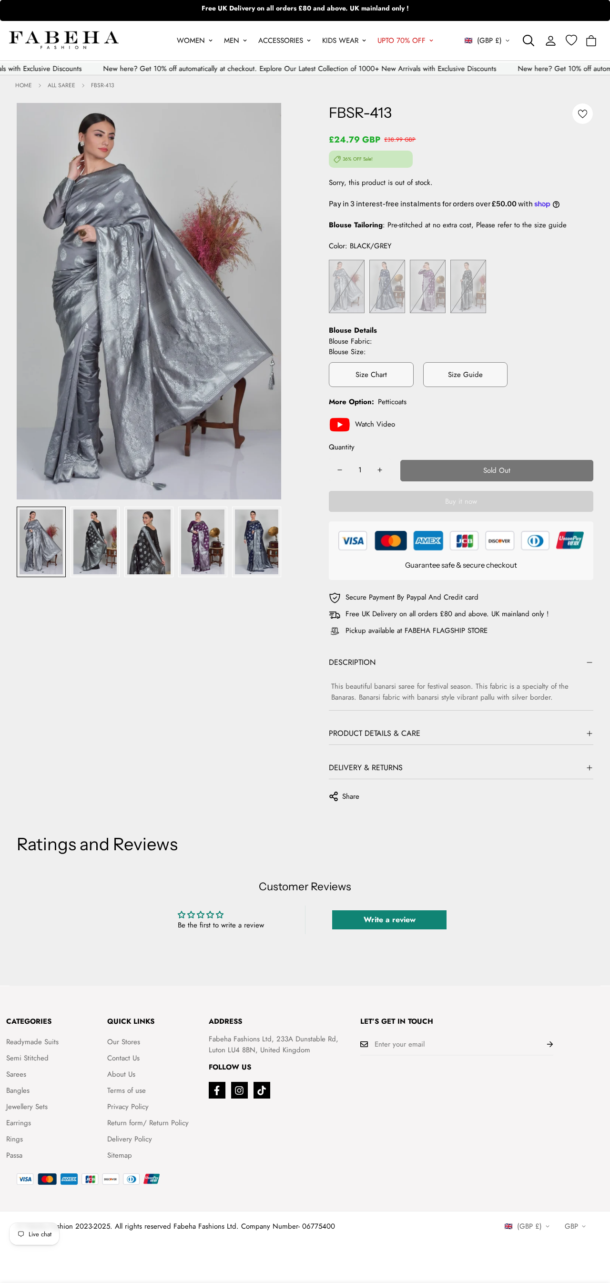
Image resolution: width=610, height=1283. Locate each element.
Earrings (18, 1123)
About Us (121, 1074)
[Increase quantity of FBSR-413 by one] (379, 470)
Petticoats (392, 402)
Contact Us (123, 1058)
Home (23, 85)
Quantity (342, 447)
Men (231, 40)
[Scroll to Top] (591, 1231)
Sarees (16, 1074)
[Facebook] (217, 1090)
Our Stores (123, 1042)
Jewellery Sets (27, 1106)
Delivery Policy (129, 1139)
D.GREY (347, 287)
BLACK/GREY (468, 287)
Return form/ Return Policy (148, 1123)
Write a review (390, 919)
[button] (591, 41)
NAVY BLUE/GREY (387, 287)
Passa (14, 1155)
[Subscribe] (542, 1044)
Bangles (18, 1090)
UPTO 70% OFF (401, 40)
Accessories (280, 40)
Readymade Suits (32, 1042)
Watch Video (375, 424)
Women (191, 40)
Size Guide (465, 374)
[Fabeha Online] (64, 40)
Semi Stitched (27, 1058)
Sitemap (119, 1155)
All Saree (61, 85)
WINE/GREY (428, 287)
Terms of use (126, 1090)
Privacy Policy (128, 1106)
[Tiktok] (262, 1090)
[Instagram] (239, 1090)
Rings (14, 1139)
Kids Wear (340, 40)
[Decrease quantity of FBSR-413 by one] (339, 470)
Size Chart (371, 374)
